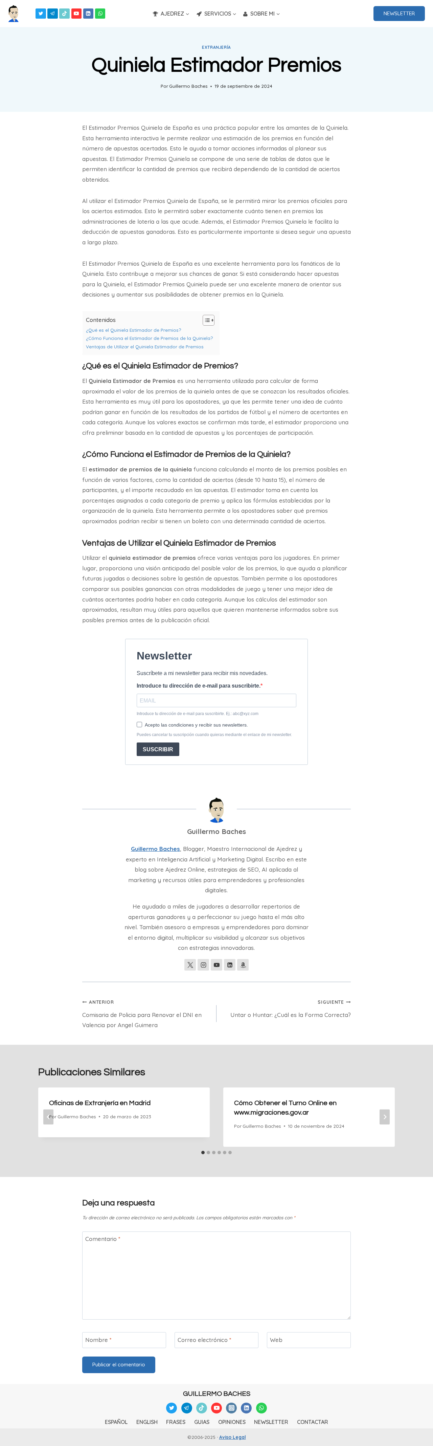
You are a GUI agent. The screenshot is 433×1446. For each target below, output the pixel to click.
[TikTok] (64, 13)
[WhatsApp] (100, 13)
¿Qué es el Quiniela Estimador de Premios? (133, 330)
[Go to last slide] (48, 1117)
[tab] (203, 1152)
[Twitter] (41, 13)
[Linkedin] (88, 13)
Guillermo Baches (188, 86)
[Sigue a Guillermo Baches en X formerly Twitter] (190, 965)
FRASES (175, 1422)
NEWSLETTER (399, 13)
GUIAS (201, 1422)
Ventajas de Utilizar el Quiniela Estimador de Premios (145, 346)
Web (276, 1339)
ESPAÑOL (116, 1422)
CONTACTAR (312, 1422)
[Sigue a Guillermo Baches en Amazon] (243, 965)
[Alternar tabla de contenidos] (205, 320)
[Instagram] (231, 1408)
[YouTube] (76, 13)
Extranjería (216, 47)
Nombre (98, 1339)
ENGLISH (147, 1422)
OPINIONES (232, 1422)
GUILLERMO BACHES (216, 1393)
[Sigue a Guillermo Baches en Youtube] (216, 965)
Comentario (102, 1238)
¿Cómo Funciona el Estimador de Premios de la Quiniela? (149, 338)
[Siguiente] (385, 1117)
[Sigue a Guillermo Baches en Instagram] (203, 965)
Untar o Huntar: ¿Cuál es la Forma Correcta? (290, 1008)
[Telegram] (52, 13)
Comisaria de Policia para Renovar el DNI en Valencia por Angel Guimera (142, 1014)
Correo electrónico (204, 1339)
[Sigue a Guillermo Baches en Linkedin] (229, 965)
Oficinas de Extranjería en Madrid (100, 1103)
